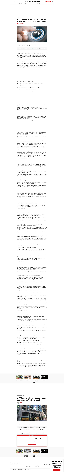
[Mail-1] (44, 464)
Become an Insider (37, 464)
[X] (27, 45)
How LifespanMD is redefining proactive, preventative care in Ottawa (35, 381)
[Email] (24, 45)
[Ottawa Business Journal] (32, 1)
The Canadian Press (22, 23)
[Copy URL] (22, 45)
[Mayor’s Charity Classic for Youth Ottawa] (19, 377)
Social (16, 379)
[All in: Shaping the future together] (27, 377)
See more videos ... (43, 380)
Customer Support (37, 466)
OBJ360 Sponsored (26, 379)
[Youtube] (49, 464)
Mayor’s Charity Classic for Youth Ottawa (19, 380)
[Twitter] (47, 464)
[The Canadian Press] (18, 24)
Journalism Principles (28, 466)
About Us (27, 464)
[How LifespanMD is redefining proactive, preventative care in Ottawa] (36, 377)
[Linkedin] (29, 45)
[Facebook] (26, 45)
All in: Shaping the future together (27, 380)
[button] (53, 4)
